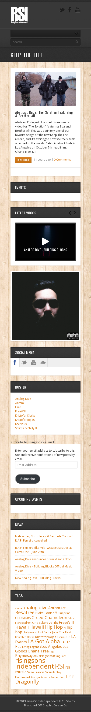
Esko (18, 407)
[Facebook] (70, 10)
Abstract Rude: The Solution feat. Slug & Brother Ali (44, 114)
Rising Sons (59, 656)
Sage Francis (36, 672)
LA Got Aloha (44, 641)
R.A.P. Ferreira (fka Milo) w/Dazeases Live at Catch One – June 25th (43, 550)
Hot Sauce (45, 632)
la (69, 636)
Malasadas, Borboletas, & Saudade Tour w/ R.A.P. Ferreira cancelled (43, 538)
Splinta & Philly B (26, 428)
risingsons (45, 656)
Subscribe (27, 479)
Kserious (21, 424)
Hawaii (22, 627)
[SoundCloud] (43, 362)
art (63, 607)
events (52, 622)
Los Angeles (51, 646)
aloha (18, 608)
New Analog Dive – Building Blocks (37, 578)
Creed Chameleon (49, 617)
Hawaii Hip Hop (46, 627)
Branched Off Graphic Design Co (45, 705)
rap (51, 651)
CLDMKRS (23, 618)
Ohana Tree (38, 651)
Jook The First (61, 632)
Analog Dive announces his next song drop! (43, 559)
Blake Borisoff (46, 613)
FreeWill (20, 411)
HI (64, 627)
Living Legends (31, 646)
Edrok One (30, 622)
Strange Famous (40, 677)
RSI (60, 666)
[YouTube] (77, 10)
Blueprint (64, 613)
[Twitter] (62, 10)
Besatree (25, 612)
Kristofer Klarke (25, 416)
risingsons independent (34, 663)
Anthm (19, 403)
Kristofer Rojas (25, 420)
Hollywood (30, 632)
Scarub (50, 672)
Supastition (57, 677)
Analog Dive (23, 399)
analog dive (35, 607)
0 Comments (62, 160)
